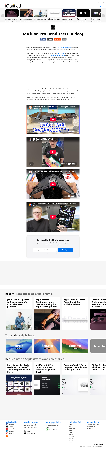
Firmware (71, 436)
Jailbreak (71, 438)
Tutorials (71, 426)
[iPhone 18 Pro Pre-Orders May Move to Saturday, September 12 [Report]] (12, 16)
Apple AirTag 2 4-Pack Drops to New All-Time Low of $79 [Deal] (75, 367)
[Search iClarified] (100, 6)
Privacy (100, 446)
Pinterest (11, 429)
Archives (71, 440)
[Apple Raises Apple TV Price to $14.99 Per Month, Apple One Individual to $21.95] (97, 16)
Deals (70, 432)
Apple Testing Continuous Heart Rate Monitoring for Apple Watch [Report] (26, 19)
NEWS (32, 6)
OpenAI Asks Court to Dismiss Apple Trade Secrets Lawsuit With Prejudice (82, 20)
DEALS (74, 6)
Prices (70, 430)
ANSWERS (59, 6)
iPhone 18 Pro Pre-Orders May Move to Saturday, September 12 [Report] (11, 19)
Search (70, 442)
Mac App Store (31, 433)
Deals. (9, 359)
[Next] (103, 15)
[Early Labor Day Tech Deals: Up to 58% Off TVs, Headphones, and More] (69, 16)
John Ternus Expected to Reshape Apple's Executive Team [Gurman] (40, 19)
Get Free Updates (65, 250)
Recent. (10, 293)
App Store (29, 431)
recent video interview (57, 55)
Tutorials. (11, 335)
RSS (10, 436)
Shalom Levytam (60, 42)
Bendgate (60, 53)
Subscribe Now (52, 429)
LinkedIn (11, 431)
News (70, 424)
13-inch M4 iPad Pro (64, 47)
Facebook (11, 424)
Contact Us (90, 428)
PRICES (67, 6)
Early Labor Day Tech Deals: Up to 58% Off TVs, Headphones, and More (68, 19)
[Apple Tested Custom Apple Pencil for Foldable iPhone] (54, 16)
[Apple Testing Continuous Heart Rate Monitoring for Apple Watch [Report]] (26, 16)
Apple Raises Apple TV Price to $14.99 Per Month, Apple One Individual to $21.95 (97, 20)
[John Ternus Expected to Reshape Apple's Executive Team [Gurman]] (40, 16)
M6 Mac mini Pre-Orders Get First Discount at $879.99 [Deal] (45, 368)
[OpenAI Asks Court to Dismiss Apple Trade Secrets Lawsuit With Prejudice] (83, 16)
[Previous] (2, 15)
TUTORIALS (40, 6)
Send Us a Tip (91, 426)
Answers (71, 434)
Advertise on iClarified (93, 424)
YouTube (11, 433)
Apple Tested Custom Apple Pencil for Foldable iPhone (54, 19)
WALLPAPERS (50, 6)
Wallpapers (72, 428)
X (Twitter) (11, 426)
